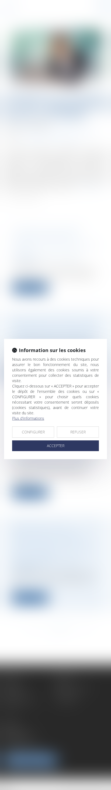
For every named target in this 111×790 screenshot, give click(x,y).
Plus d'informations (28, 418)
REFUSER (78, 431)
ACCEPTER (55, 445)
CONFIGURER (33, 431)
